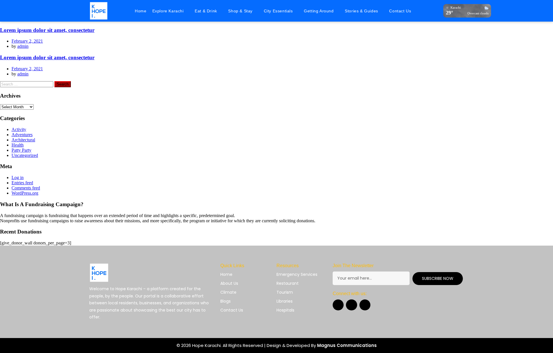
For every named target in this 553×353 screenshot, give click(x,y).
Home (140, 11)
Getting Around (319, 11)
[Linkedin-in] (364, 304)
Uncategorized (25, 155)
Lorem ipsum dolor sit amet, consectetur (47, 30)
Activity (19, 129)
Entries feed (22, 182)
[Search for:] (27, 83)
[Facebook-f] (338, 304)
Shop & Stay (240, 11)
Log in (18, 177)
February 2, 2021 (27, 41)
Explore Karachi (168, 11)
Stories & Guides (361, 11)
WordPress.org (25, 193)
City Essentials (278, 11)
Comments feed (26, 187)
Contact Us (400, 11)
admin (23, 46)
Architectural (23, 139)
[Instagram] (351, 304)
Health (18, 145)
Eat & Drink (206, 11)
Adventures (22, 134)
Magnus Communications (347, 345)
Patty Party (21, 150)
